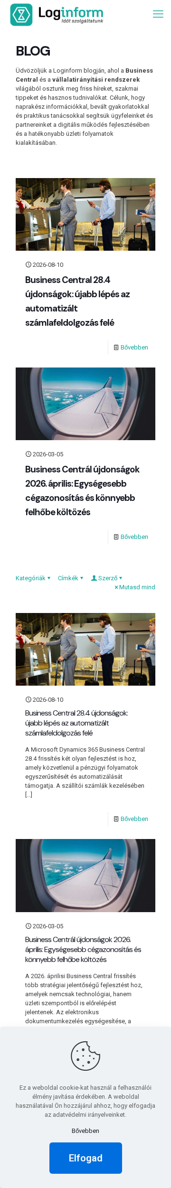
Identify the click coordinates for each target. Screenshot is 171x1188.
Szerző (107, 578)
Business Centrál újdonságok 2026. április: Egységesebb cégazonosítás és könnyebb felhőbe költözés (83, 949)
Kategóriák (31, 578)
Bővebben (134, 347)
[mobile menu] (158, 14)
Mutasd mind (137, 587)
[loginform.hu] (56, 14)
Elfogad (86, 1158)
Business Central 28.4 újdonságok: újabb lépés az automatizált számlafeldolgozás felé (76, 723)
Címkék (68, 578)
